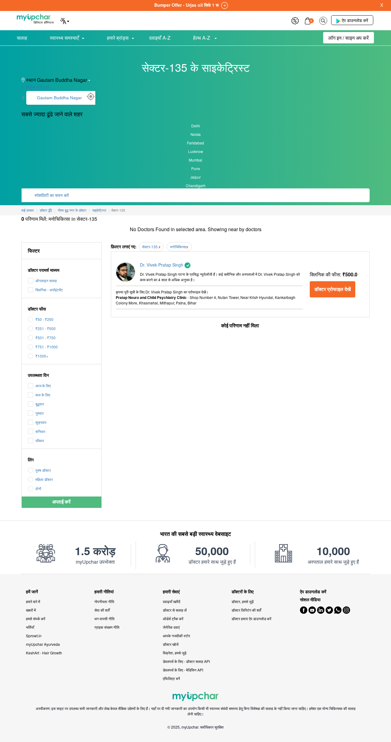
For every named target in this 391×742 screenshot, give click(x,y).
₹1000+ (41, 355)
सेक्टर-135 (150, 246)
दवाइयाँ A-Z (159, 37)
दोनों (38, 488)
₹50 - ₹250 (44, 319)
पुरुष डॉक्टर (43, 470)
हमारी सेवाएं (171, 591)
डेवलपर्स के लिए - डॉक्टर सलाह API (186, 661)
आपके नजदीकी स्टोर (176, 635)
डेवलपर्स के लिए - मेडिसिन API (183, 669)
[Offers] (295, 20)
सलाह (22, 37)
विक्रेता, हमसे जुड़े (174, 652)
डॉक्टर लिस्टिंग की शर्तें (246, 610)
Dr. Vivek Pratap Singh (162, 265)
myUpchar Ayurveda (43, 644)
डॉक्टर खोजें (170, 644)
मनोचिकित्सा (178, 246)
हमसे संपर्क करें (35, 618)
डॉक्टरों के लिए (243, 591)
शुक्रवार (40, 422)
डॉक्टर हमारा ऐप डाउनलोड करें (251, 618)
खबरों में (31, 610)
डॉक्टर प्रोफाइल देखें (332, 289)
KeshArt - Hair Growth (44, 652)
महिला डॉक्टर (44, 479)
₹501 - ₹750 (45, 337)
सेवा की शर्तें (102, 610)
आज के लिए (43, 385)
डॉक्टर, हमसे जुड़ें (243, 601)
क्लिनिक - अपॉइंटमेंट (49, 289)
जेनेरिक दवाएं (171, 627)
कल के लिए (42, 394)
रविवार (39, 440)
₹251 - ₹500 (45, 328)
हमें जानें (32, 591)
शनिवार (40, 431)
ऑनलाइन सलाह (46, 280)
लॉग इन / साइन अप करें (348, 37)
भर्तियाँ (30, 627)
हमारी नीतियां (104, 591)
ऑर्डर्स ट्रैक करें (173, 618)
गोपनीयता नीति (104, 601)
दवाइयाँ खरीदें (171, 601)
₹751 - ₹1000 (46, 346)
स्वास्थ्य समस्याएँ (64, 37)
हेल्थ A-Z (202, 37)
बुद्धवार (39, 403)
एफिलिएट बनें (171, 678)
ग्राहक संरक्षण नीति (106, 627)
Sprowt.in (34, 635)
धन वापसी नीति (104, 618)
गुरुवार (39, 413)
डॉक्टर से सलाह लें (175, 610)
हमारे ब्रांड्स (118, 37)
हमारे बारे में (33, 601)
